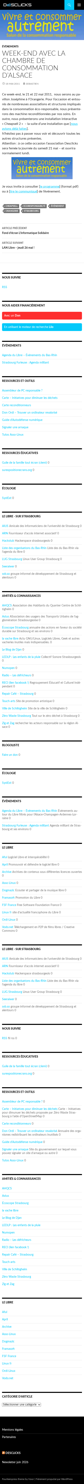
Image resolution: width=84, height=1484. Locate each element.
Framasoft (8, 897)
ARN (5, 533)
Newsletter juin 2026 (15, 1462)
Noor (31, 1479)
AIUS (5, 526)
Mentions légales (12, 1429)
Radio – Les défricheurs (16, 675)
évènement (57, 206)
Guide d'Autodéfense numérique (22, 420)
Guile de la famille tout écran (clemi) (24, 462)
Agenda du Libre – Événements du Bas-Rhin (29, 355)
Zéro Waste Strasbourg (16, 716)
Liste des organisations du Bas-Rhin (24, 548)
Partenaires (9, 1437)
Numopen (8, 668)
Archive (6, 872)
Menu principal (79, 5)
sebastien (32, 84)
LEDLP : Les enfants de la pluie (21, 657)
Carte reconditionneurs (16, 405)
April (5, 864)
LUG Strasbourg (12, 559)
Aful (4, 857)
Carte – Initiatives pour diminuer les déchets (29, 398)
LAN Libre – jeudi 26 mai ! (18, 245)
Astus (5, 616)
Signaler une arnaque (15, 427)
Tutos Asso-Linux (12, 434)
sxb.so (6, 574)
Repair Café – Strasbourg (17, 693)
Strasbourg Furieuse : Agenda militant (25, 362)
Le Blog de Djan (12, 649)
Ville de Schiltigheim (14, 708)
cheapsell (12, 206)
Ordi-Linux (8, 919)
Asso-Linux (9, 883)
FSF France (9, 905)
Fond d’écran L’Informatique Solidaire (25, 231)
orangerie (12, 211)
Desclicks (13, 1453)
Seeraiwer (8, 566)
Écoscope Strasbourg (15, 627)
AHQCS (7, 605)
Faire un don (10, 755)
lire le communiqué (23, 191)
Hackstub (8, 540)
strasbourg (31, 211)
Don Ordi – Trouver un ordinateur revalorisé (29, 412)
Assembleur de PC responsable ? (22, 390)
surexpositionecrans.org (17, 470)
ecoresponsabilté (34, 206)
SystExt (6, 498)
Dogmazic (8, 890)
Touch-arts (8, 701)
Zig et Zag (8, 723)
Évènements (10, 46)
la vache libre (10, 638)
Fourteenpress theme (13, 1479)
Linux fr (7, 912)
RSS (4, 287)
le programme (49, 186)
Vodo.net (7, 927)
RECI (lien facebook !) (15, 682)
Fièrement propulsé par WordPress (54, 1479)
